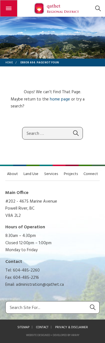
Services (51, 174)
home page (60, 99)
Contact (42, 327)
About (12, 174)
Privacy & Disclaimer (71, 327)
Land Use (31, 174)
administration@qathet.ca (40, 284)
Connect (90, 174)
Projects (71, 174)
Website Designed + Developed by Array (52, 335)
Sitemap (23, 327)
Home (9, 62)
